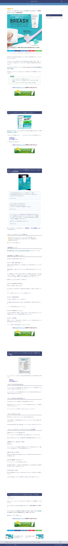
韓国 (32, 4)
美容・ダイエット (38, 4)
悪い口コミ (11, 141)
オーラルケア (9, 8)
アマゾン (14, 198)
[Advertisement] (24, 104)
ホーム (27, 4)
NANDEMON (34, 1)
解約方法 (8, 515)
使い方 (8, 242)
